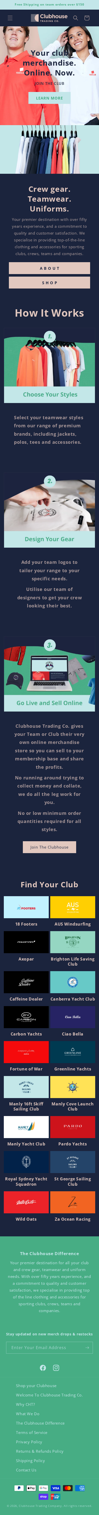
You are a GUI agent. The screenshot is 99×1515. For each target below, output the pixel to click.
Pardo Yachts (72, 1144)
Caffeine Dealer (26, 999)
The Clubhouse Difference (40, 1423)
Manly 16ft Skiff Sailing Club (26, 1106)
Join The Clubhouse (49, 847)
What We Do (27, 1413)
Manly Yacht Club (26, 1144)
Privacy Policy (29, 1441)
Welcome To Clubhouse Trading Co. (49, 1394)
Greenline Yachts (72, 1069)
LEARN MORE (49, 97)
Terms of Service (31, 1432)
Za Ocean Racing (73, 1219)
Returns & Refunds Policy (39, 1451)
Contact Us (26, 1469)
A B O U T (49, 268)
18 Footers (26, 924)
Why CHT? (25, 1404)
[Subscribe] (87, 1348)
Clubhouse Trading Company (40, 1506)
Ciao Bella (73, 1034)
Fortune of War (26, 1069)
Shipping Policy (30, 1460)
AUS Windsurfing (73, 924)
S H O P (49, 282)
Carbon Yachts (26, 1034)
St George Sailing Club (72, 1181)
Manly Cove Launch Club (73, 1106)
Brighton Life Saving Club (73, 961)
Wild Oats (26, 1219)
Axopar (26, 959)
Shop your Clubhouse (36, 1385)
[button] (10, 18)
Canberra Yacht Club (73, 999)
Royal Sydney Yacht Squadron (26, 1181)
